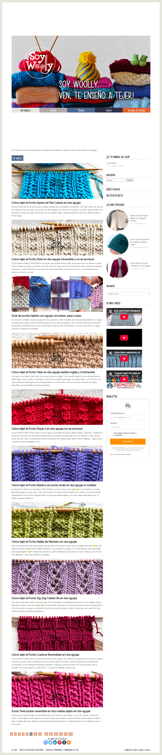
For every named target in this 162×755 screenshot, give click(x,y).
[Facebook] (46, 742)
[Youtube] (119, 196)
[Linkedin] (55, 742)
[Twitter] (50, 742)
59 (51, 734)
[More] (69, 742)
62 (66, 734)
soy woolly (25, 110)
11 (40, 734)
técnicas (81, 110)
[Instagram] (107, 196)
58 (46, 734)
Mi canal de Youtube (136, 110)
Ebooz (148, 750)
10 (35, 734)
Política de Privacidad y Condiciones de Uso (62, 750)
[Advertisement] (81, 19)
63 (71, 734)
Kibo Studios (138, 750)
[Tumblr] (64, 742)
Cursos (109, 110)
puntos (53, 110)
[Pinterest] (60, 742)
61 (61, 734)
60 (56, 734)
